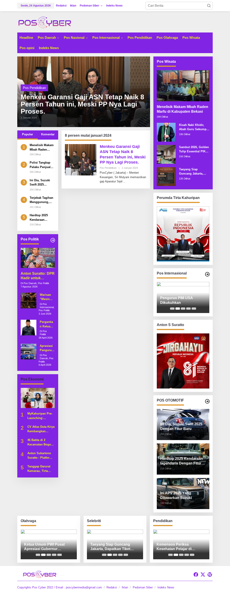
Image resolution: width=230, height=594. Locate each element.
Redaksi (111, 587)
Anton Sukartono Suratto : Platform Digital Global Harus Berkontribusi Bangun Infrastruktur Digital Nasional (40, 455)
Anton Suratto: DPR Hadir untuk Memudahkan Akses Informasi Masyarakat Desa (38, 276)
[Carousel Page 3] (183, 308)
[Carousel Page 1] (172, 308)
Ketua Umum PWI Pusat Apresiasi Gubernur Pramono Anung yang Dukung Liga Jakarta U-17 (46, 547)
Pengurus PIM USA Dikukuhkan (176, 300)
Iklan (125, 587)
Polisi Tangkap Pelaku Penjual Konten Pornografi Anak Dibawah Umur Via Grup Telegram (41, 165)
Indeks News (165, 587)
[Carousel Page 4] (188, 308)
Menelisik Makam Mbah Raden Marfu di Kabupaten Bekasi (42, 147)
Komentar (48, 134)
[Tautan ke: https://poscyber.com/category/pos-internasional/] (207, 274)
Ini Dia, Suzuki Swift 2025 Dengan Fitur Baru (40, 183)
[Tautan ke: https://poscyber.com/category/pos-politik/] (52, 240)
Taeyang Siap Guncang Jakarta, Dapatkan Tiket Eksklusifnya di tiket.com (191, 172)
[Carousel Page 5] (194, 308)
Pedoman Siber (143, 587)
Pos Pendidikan (34, 88)
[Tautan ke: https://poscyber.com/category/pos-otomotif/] (207, 401)
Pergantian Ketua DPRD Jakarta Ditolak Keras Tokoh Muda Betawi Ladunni (46, 324)
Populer (27, 134)
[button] (209, 5)
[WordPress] (210, 575)
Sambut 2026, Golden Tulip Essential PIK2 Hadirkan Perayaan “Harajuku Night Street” (194, 149)
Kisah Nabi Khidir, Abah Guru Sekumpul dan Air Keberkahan (194, 127)
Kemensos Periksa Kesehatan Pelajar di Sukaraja (174, 547)
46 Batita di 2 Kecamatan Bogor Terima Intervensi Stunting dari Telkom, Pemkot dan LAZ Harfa (39, 442)
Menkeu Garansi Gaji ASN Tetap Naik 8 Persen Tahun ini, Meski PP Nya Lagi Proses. (82, 104)
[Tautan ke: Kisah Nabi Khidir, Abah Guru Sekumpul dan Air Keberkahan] (166, 132)
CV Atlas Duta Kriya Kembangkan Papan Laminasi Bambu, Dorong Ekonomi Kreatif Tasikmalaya (41, 429)
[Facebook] (196, 575)
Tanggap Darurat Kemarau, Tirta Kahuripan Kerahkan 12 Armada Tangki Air (40, 469)
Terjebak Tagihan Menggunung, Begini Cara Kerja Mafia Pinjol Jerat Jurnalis (42, 200)
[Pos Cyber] (44, 22)
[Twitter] (203, 575)
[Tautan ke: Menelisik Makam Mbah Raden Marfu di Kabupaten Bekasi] (183, 85)
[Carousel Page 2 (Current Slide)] (177, 308)
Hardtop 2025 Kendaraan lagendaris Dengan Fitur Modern (39, 218)
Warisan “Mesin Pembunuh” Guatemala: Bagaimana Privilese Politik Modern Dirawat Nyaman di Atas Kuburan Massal (47, 297)
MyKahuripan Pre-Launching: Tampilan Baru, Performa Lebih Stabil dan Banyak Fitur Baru (40, 416)
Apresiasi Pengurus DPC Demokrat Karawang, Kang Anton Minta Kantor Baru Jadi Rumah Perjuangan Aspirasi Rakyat (47, 348)
